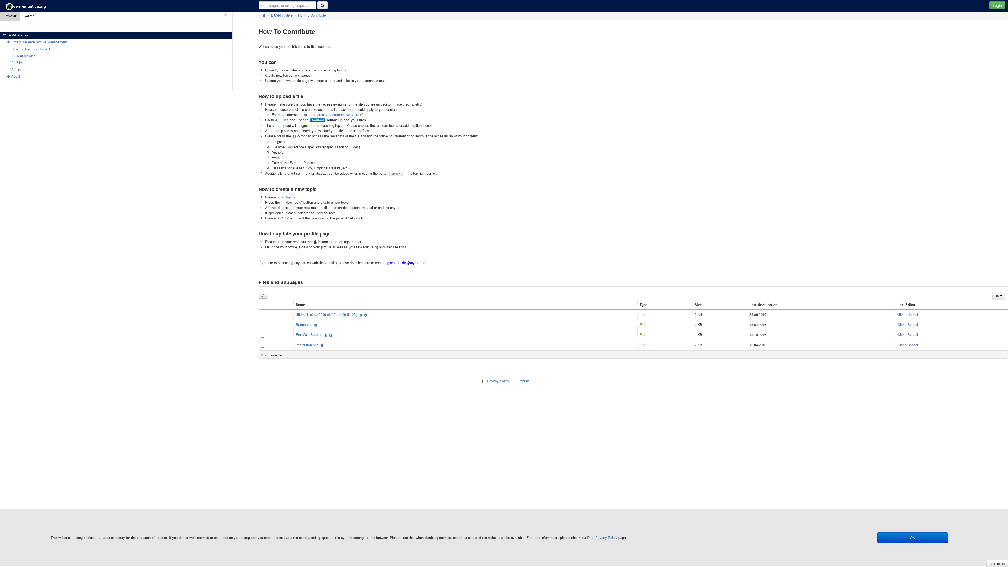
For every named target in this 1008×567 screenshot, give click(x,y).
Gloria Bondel (907, 314)
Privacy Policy (498, 380)
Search (29, 15)
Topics (290, 197)
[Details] (365, 314)
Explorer (10, 15)
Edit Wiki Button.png (312, 334)
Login (997, 5)
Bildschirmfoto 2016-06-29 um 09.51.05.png (329, 314)
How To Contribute (312, 15)
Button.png (304, 324)
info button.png (307, 344)
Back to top (997, 563)
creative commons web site (338, 114)
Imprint (523, 380)
